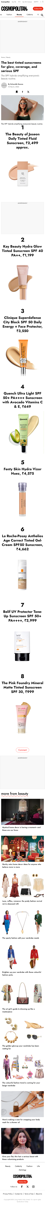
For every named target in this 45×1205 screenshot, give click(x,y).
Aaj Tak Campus (27, 2)
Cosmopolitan (5, 2)
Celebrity (30, 14)
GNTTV (36, 2)
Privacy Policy (8, 1194)
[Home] (22, 1176)
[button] (17, 92)
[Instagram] (33, 1187)
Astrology (22, 1170)
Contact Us (18, 1194)
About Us (39, 1194)
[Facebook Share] (22, 92)
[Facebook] (22, 1187)
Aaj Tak (14, 2)
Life (38, 1166)
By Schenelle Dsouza (15, 84)
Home (3, 57)
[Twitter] (27, 1187)
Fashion (9, 14)
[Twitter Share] (28, 92)
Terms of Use (29, 1194)
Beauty (19, 14)
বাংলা (19, 2)
